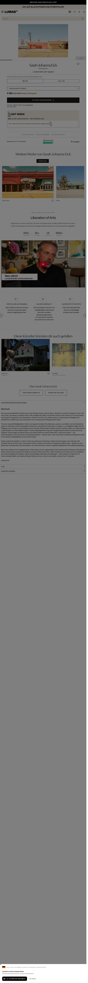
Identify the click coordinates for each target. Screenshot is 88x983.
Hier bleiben (32, 978)
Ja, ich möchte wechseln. (16, 978)
